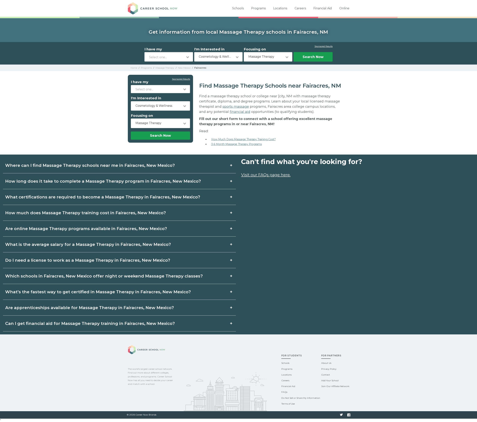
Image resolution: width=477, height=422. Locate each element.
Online (344, 8)
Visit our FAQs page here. (265, 174)
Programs (258, 8)
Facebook (348, 414)
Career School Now (154, 8)
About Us (326, 363)
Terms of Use (288, 403)
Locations (280, 8)
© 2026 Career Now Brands (141, 414)
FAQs (284, 392)
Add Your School (330, 380)
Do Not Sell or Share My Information (300, 398)
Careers (300, 8)
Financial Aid (322, 8)
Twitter (341, 414)
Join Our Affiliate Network (335, 386)
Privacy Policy (329, 369)
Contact (325, 374)
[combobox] (169, 56)
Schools (238, 8)
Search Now (313, 57)
